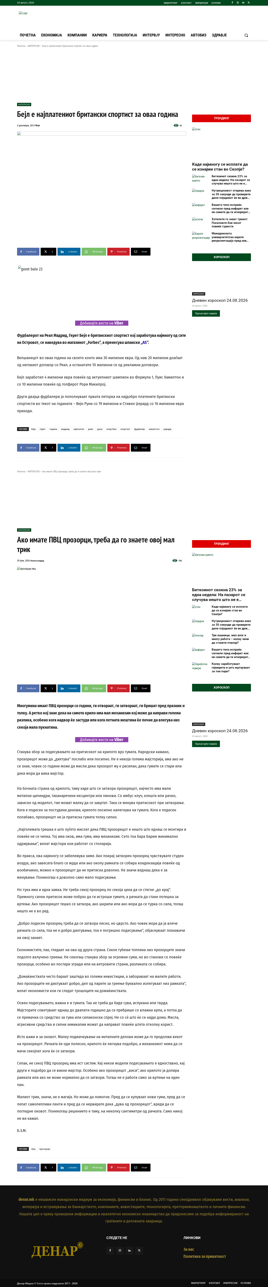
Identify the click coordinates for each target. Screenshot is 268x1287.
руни (99, 428)
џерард (167, 428)
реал (90, 428)
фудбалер (139, 428)
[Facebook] (232, 3)
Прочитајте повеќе (206, 313)
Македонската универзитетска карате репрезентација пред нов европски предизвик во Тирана (229, 237)
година (53, 428)
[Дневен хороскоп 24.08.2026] (221, 281)
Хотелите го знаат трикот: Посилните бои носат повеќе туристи (230, 222)
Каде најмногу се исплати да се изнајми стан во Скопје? (220, 167)
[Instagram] (238, 3)
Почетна (21, 46)
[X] (248, 3)
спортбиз (111, 428)
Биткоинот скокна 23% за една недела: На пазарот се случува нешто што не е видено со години (231, 179)
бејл (33, 428)
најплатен (78, 428)
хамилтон (154, 428)
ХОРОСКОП (198, 293)
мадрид (65, 428)
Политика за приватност (204, 1256)
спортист (125, 428)
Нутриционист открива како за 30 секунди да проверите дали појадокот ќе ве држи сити (231, 194)
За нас (188, 1249)
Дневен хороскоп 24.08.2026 (220, 300)
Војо (37, 125)
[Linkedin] (243, 3)
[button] (246, 35)
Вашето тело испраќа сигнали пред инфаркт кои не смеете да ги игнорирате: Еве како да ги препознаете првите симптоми (231, 208)
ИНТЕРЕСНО (34, 46)
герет (43, 428)
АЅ (144, 342)
